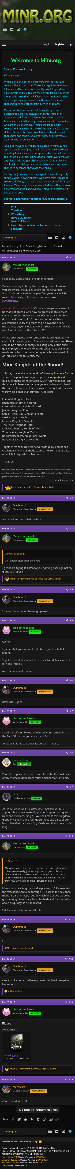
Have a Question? (21, 217)
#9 (71, 787)
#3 (71, 528)
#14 (71, 1079)
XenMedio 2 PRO (10, 1157)
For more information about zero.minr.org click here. (36, 198)
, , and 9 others (34, 487)
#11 (71, 919)
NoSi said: (10, 861)
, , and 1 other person (35, 578)
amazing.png (11, 1055)
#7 (71, 711)
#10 (71, 836)
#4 (71, 589)
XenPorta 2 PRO (9, 1162)
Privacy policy (25, 1141)
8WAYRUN (41, 1157)
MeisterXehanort (13, 250)
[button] (4, 44)
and (22, 948)
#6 (71, 680)
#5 (71, 620)
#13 (71, 1002)
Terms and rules (9, 1141)
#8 (71, 752)
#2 (71, 498)
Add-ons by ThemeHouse (15, 1165)
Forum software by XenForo (28, 1148)
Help (35, 1141)
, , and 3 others (33, 1068)
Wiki (14, 206)
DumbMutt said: (13, 553)
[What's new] (70, 44)
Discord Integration (11, 1160)
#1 (71, 257)
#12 (71, 959)
